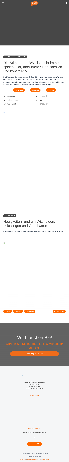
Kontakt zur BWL (34, 444)
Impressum (23, 459)
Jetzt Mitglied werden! (34, 354)
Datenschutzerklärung (33, 459)
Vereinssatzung (45, 459)
